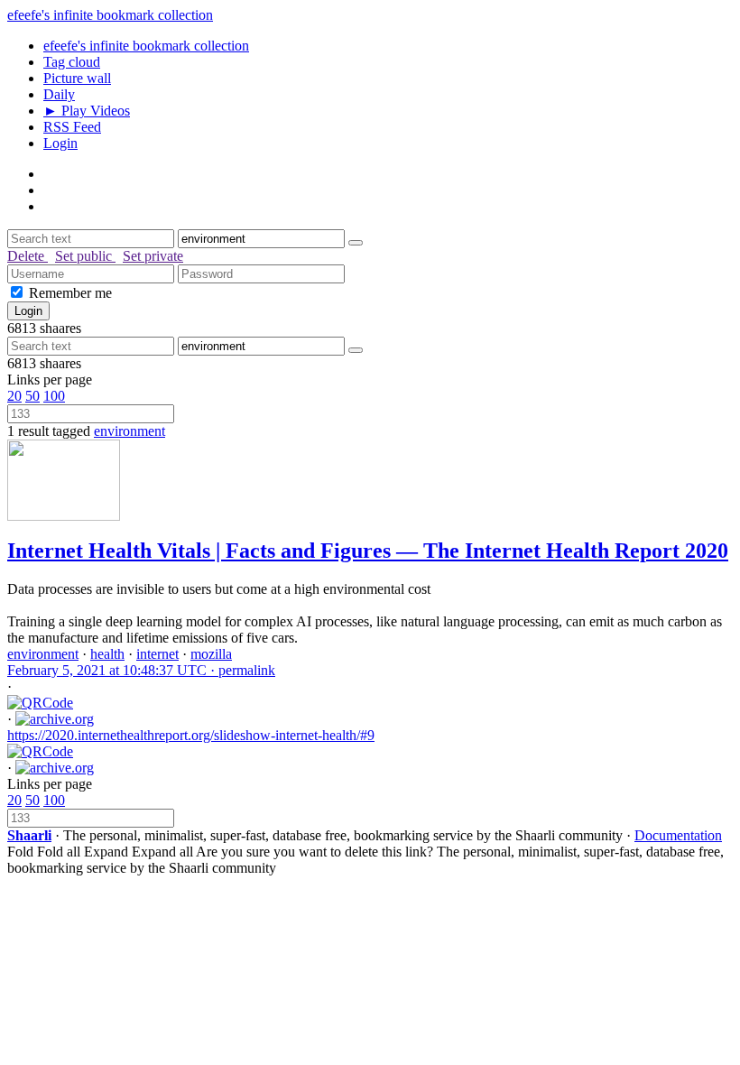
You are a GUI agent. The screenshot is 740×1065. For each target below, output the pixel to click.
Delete (27, 256)
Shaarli (29, 835)
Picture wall (77, 78)
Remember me (70, 293)
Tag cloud (71, 61)
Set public (85, 256)
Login (60, 143)
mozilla (211, 654)
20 (14, 395)
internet (157, 654)
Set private (153, 256)
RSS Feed (72, 126)
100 (54, 395)
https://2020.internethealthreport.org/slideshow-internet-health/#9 (191, 735)
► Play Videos (86, 110)
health (107, 654)
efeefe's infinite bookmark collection (110, 15)
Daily (59, 94)
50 (32, 395)
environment (129, 431)
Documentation (678, 835)
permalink (141, 670)
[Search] (355, 242)
